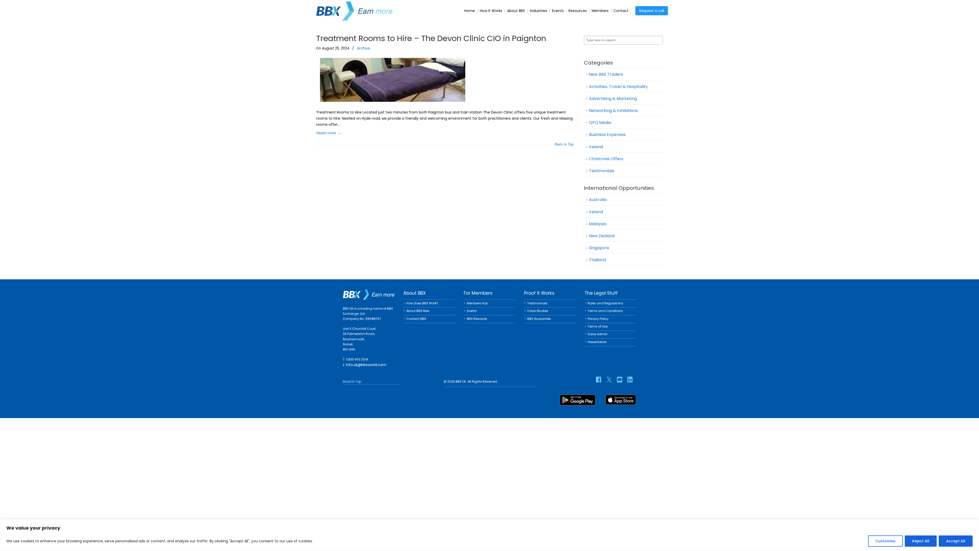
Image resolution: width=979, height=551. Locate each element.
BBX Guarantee (539, 319)
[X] (609, 380)
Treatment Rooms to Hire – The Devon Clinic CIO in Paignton (431, 38)
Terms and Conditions (605, 311)
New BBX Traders (606, 74)
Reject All (920, 541)
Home (469, 11)
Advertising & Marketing (613, 99)
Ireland (596, 147)
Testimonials (601, 171)
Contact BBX (416, 319)
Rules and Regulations (605, 303)
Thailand (597, 260)
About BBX (516, 11)
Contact (620, 11)
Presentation (597, 342)
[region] (489, 535)
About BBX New (417, 311)
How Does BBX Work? (422, 303)
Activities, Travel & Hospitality (618, 87)
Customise (885, 541)
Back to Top (564, 144)
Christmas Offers (606, 159)
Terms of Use (598, 326)
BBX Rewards (477, 319)
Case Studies (537, 311)
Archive (363, 48)
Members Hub (477, 303)
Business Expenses (607, 134)
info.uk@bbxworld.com (366, 364)
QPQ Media (600, 123)
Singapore (599, 248)
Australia (598, 200)
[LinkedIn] (630, 380)
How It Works (491, 11)
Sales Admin (598, 334)
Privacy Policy (598, 319)
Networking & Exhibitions (613, 111)
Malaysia (597, 224)
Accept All (955, 541)
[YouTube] (619, 380)
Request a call (651, 10)
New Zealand (602, 236)
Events (558, 11)
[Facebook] (599, 380)
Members (600, 11)
